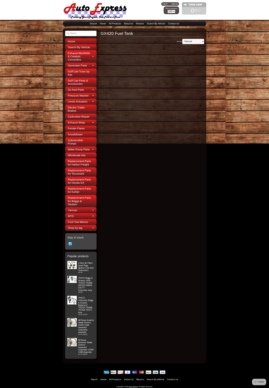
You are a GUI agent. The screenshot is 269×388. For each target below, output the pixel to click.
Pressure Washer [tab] (78, 95)
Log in (165, 4)
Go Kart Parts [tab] (76, 89)
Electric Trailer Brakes (76, 109)
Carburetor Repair (78, 116)
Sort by (179, 41)
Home (103, 23)
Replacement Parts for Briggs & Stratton (79, 201)
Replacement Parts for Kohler (79, 190)
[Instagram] (70, 244)
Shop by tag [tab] (75, 227)
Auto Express (133, 386)
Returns (140, 23)
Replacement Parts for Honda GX (79, 181)
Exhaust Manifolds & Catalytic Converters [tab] (79, 56)
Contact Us (173, 23)
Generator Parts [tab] (77, 65)
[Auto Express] (95, 17)
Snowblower (75, 134)
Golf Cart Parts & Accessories (78, 82)
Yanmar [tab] (72, 210)
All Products (115, 23)
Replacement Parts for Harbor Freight (79, 163)
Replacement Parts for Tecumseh (79, 172)
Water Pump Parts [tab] (79, 149)
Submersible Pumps (75, 142)
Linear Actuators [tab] (77, 101)
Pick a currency (171, 8)
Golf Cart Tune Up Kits (79, 73)
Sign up (175, 4)
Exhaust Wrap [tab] (76, 122)
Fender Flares (76, 128)
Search (93, 23)
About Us (128, 23)
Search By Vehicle (156, 23)
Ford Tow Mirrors (78, 222)
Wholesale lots (76, 155)
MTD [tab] (71, 216)
